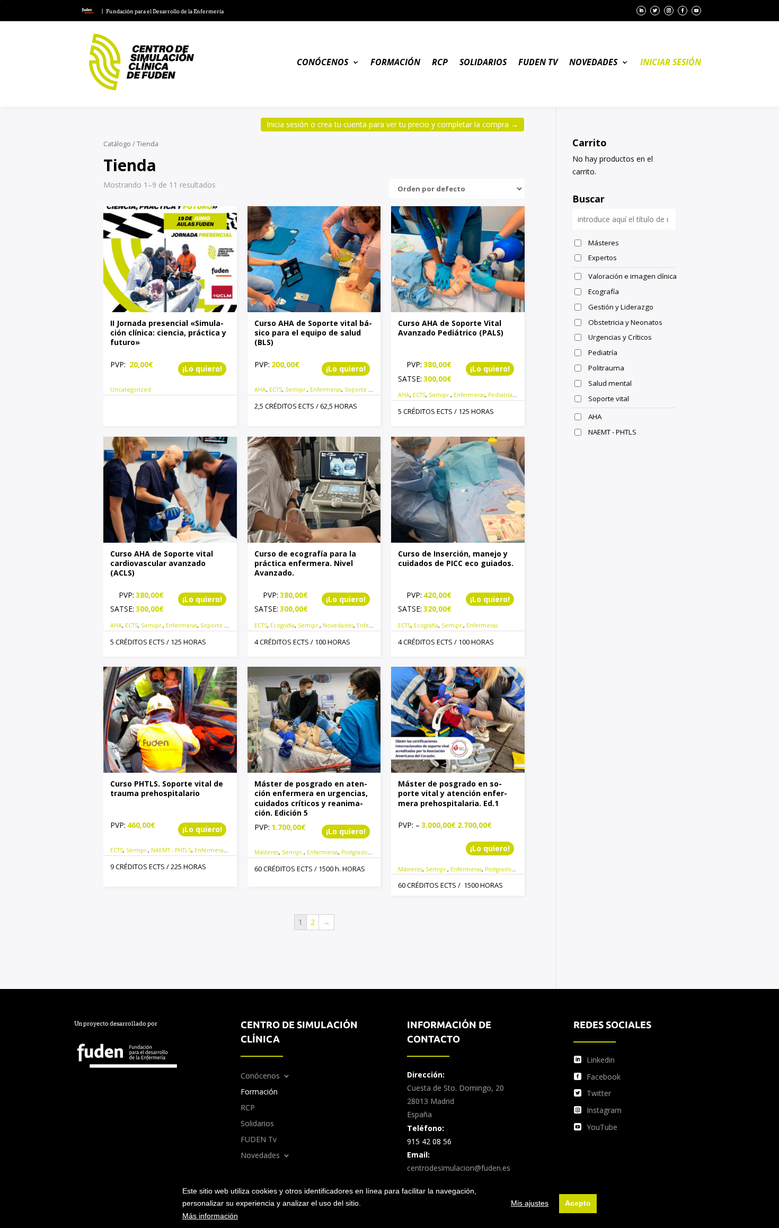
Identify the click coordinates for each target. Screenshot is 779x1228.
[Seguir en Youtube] (696, 10)
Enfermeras (325, 389)
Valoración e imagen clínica (632, 276)
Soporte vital (361, 389)
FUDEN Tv (537, 62)
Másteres (266, 852)
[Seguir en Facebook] (682, 10)
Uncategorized (130, 389)
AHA (260, 389)
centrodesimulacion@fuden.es (458, 1168)
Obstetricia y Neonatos (625, 322)
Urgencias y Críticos (620, 337)
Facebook (604, 1077)
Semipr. (296, 389)
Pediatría (500, 395)
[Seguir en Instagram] (669, 10)
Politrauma (606, 368)
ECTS (275, 389)
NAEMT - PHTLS (171, 850)
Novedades (593, 62)
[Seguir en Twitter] (655, 10)
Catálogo (117, 143)
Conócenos (322, 62)
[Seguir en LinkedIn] (641, 10)
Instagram (604, 1110)
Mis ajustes (529, 1203)
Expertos (602, 257)
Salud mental (610, 383)
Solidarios (483, 62)
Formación (395, 62)
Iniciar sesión (670, 62)
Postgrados (355, 852)
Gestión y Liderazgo (620, 307)
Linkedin (601, 1060)
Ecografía (282, 625)
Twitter (599, 1093)
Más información (210, 1216)
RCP (440, 62)
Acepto (578, 1203)
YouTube (602, 1127)
